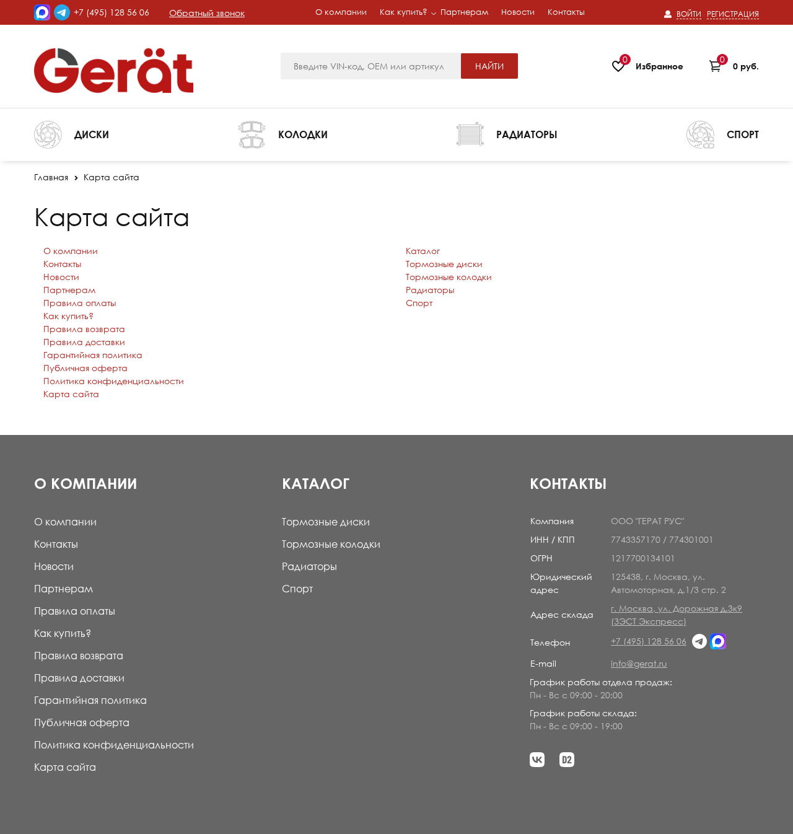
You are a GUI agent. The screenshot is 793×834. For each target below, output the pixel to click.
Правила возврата (84, 328)
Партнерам (69, 289)
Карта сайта (71, 393)
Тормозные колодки (449, 276)
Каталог (423, 250)
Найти (489, 66)
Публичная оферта (85, 367)
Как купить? (68, 315)
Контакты (62, 263)
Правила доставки (84, 341)
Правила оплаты (79, 302)
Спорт (419, 302)
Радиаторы (430, 289)
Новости (61, 276)
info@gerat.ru (639, 663)
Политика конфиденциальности (113, 380)
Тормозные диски (444, 263)
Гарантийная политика (92, 354)
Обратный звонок (207, 12)
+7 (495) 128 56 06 (111, 12)
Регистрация (733, 14)
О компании (70, 250)
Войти (689, 14)
